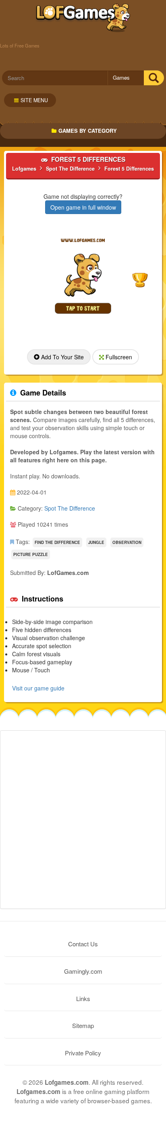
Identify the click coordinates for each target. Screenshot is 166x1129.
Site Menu (34, 100)
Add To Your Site (61, 357)
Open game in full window (83, 207)
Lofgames (83, 18)
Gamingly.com (83, 971)
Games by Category (87, 130)
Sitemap (83, 1025)
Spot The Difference (69, 508)
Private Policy (83, 1053)
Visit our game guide (38, 688)
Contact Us (83, 943)
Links (83, 998)
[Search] (153, 77)
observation (126, 542)
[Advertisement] (83, 819)
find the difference (57, 542)
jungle (96, 542)
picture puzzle (30, 554)
